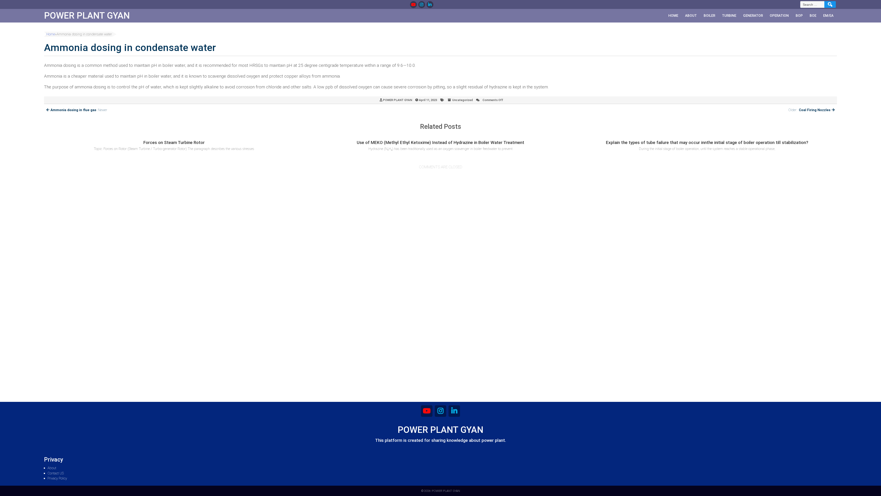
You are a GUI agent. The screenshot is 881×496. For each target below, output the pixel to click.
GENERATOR (753, 16)
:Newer (78, 110)
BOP (799, 16)
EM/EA (828, 16)
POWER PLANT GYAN (397, 100)
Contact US (55, 473)
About (691, 16)
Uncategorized (462, 100)
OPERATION (779, 16)
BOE (813, 16)
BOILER (709, 16)
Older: (809, 110)
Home (673, 16)
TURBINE (729, 16)
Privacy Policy (57, 478)
